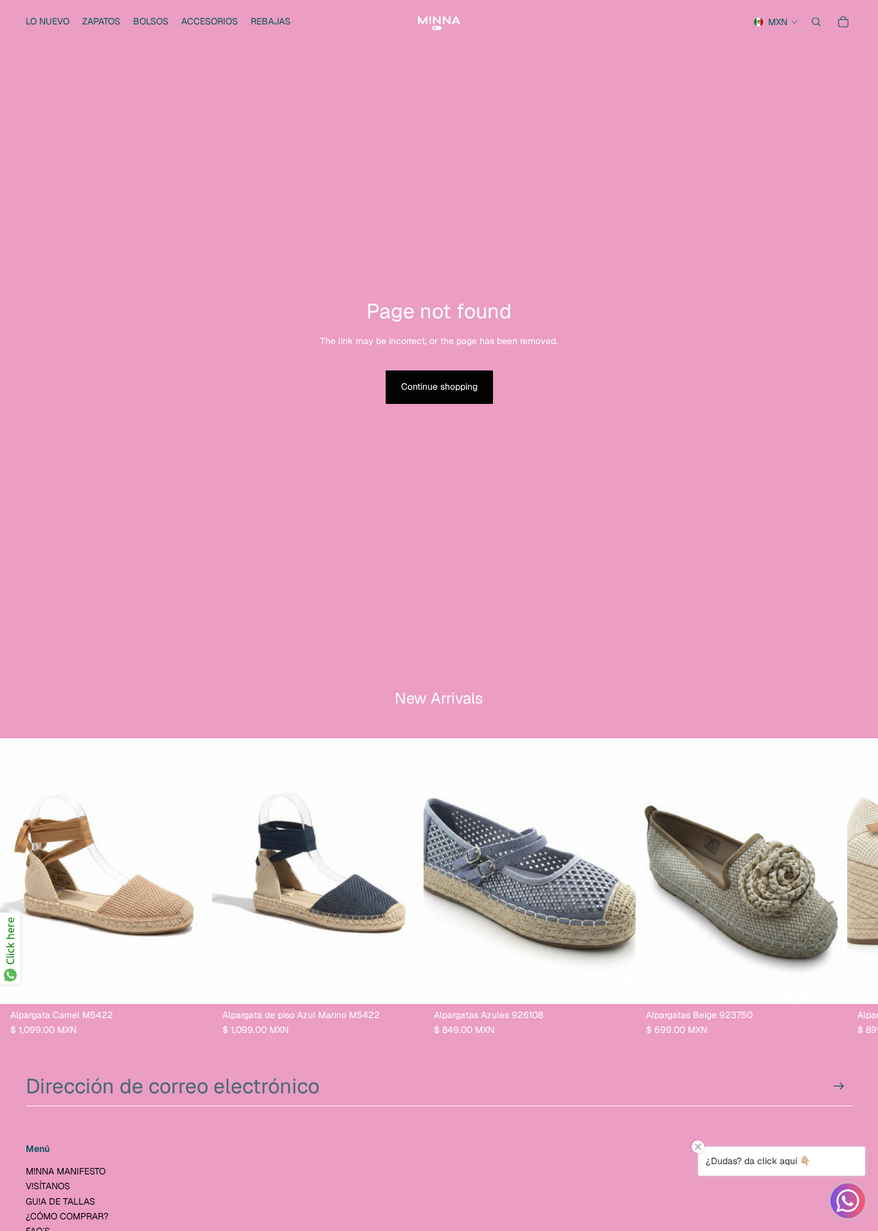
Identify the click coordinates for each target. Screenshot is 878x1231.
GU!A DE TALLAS (60, 1201)
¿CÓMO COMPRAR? (67, 1216)
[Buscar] (816, 22)
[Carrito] (843, 22)
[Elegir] (192, 983)
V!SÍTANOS (48, 1186)
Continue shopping (439, 386)
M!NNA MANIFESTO (65, 1171)
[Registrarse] (838, 1086)
